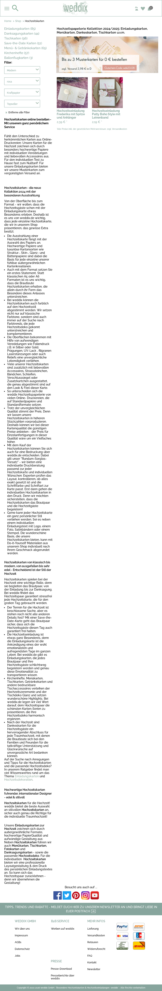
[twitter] (66, 895)
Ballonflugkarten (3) (18, 58)
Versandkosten (96, 935)
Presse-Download (61, 968)
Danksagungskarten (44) (21, 33)
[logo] (81, 8)
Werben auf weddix (62, 928)
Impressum (21, 935)
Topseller (12, 104)
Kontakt (91, 962)
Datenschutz (22, 949)
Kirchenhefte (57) (16, 53)
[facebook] (57, 895)
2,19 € (97, 122)
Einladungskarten (27, 776)
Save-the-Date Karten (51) (23, 43)
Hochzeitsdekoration (18, 779)
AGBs (18, 942)
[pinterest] (76, 895)
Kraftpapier (13, 92)
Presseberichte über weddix (62, 977)
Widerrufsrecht (96, 949)
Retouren (92, 942)
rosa (9, 81)
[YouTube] (94, 895)
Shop (18, 21)
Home (7, 21)
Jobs (17, 955)
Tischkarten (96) (15, 38)
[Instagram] (85, 895)
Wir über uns (22, 928)
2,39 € (62, 122)
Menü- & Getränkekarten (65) (25, 48)
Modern (11, 70)
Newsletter (93, 969)
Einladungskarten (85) (20, 29)
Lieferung (93, 928)
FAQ (89, 955)
